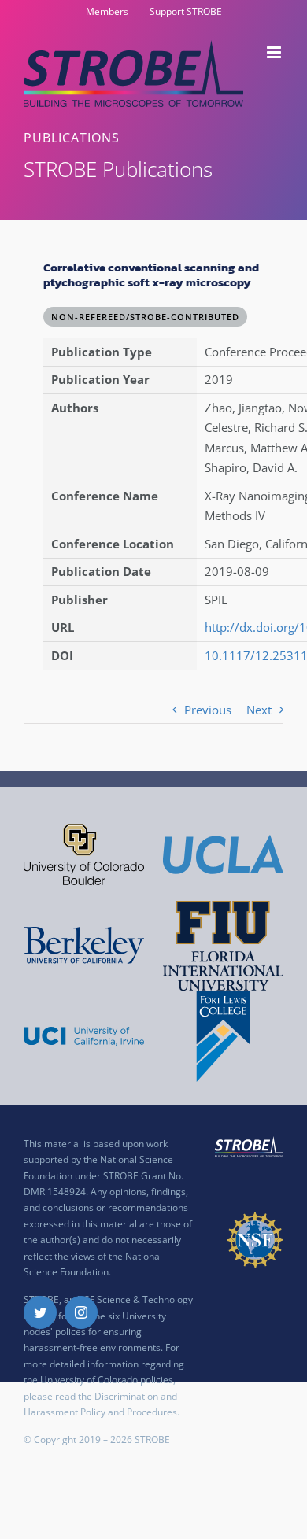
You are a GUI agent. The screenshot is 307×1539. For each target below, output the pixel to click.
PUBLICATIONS (72, 137)
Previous (207, 710)
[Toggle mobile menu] (275, 52)
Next (259, 710)
